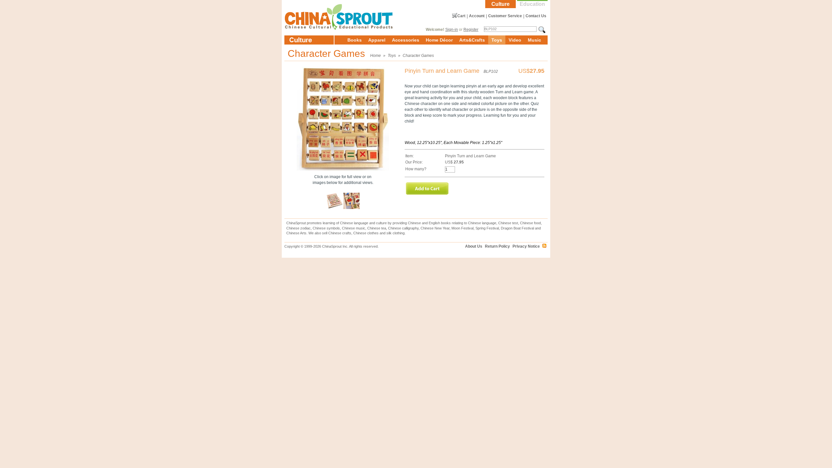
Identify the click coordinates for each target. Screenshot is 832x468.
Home (375, 55)
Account (477, 16)
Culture (500, 4)
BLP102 (491, 71)
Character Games (418, 55)
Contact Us (536, 16)
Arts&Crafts (472, 40)
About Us (473, 246)
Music (534, 40)
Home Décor (439, 40)
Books (354, 40)
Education (532, 4)
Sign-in (451, 29)
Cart (461, 16)
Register (470, 29)
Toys (496, 40)
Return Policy (497, 246)
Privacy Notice (526, 246)
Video (515, 40)
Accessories (405, 40)
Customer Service (505, 16)
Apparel (376, 40)
